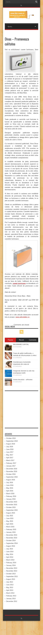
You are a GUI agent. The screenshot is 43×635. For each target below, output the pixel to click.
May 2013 (9, 587)
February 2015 (11, 529)
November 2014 (11, 538)
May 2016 (9, 488)
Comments (32, 340)
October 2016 (11, 474)
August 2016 (10, 480)
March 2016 (10, 493)
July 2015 (9, 516)
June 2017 (9, 452)
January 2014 (11, 565)
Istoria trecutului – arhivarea (22, 379)
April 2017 (9, 458)
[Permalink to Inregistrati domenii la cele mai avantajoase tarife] (8, 376)
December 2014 (11, 535)
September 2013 (12, 576)
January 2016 (11, 499)
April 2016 (9, 491)
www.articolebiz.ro (22, 317)
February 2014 (11, 563)
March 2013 (10, 593)
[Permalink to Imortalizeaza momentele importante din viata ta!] (8, 368)
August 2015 (10, 513)
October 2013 (11, 574)
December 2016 (11, 469)
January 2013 (11, 598)
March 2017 (10, 460)
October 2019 (11, 438)
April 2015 (9, 524)
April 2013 (9, 590)
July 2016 (9, 482)
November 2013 (11, 571)
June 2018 (9, 449)
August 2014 (10, 546)
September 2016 (12, 477)
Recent (21, 340)
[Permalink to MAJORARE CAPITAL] (8, 350)
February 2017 (11, 463)
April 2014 (9, 557)
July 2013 (9, 582)
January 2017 (11, 466)
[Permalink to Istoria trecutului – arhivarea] (8, 385)
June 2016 (9, 485)
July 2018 (9, 446)
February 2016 (11, 496)
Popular (10, 340)
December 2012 (11, 601)
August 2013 (10, 579)
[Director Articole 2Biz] (21, 17)
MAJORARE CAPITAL (21, 344)
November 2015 (11, 505)
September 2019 (12, 441)
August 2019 (10, 444)
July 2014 (9, 549)
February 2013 (11, 596)
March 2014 (10, 560)
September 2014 (12, 543)
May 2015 (9, 521)
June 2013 (9, 585)
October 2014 (11, 540)
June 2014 (9, 551)
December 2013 (11, 568)
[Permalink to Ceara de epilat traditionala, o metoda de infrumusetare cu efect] (8, 359)
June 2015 (9, 518)
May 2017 (9, 455)
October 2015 (11, 507)
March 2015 (10, 527)
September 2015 (12, 510)
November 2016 (11, 471)
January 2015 (11, 532)
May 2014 (9, 554)
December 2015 (11, 502)
